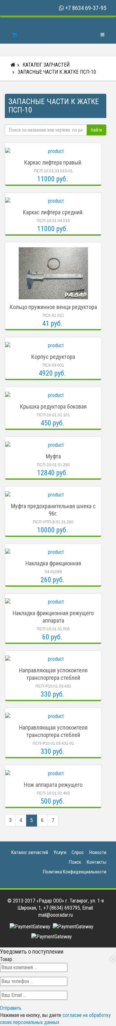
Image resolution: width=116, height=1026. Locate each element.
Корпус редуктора (53, 356)
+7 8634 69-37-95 (85, 8)
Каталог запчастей (46, 65)
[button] (10, 1008)
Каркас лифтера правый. (53, 162)
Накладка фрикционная (53, 563)
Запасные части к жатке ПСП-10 (57, 72)
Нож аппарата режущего (53, 784)
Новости (97, 852)
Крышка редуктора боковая (53, 406)
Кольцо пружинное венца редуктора (53, 307)
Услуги (59, 852)
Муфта (53, 456)
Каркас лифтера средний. (53, 212)
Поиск (75, 862)
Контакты (96, 862)
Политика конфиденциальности (74, 872)
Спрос (78, 852)
